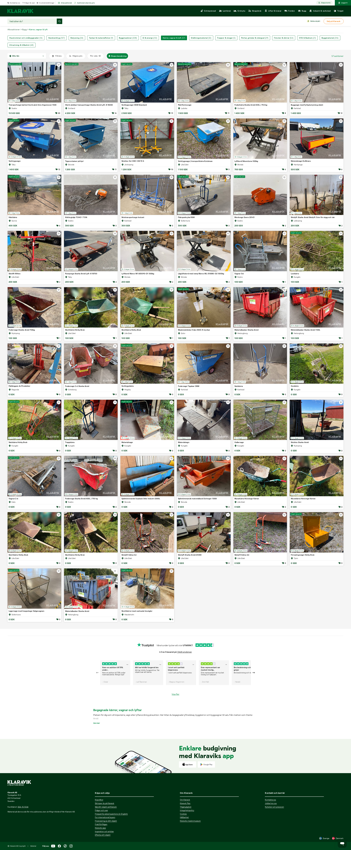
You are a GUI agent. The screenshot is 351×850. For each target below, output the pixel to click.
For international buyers (105, 817)
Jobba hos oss (271, 803)
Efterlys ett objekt (103, 835)
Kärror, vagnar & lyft (174, 38)
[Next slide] (253, 673)
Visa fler (175, 694)
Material (33, 846)
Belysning (76, 38)
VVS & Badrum (307, 38)
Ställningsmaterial (201, 38)
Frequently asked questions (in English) (111, 814)
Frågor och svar (101, 810)
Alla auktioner (66, 3)
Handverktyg (56, 38)
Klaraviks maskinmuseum (190, 821)
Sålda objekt (315, 21)
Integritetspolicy (187, 810)
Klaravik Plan (185, 803)
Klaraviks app (100, 828)
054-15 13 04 (23, 807)
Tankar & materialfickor (101, 38)
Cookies (183, 814)
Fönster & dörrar (283, 38)
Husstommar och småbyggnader (26, 38)
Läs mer (96, 723)
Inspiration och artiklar (104, 831)
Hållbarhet (184, 817)
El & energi (150, 38)
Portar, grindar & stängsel (254, 38)
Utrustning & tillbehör (21, 45)
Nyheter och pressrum (274, 807)
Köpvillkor (99, 800)
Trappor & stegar (226, 38)
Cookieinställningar (46, 3)
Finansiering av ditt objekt (106, 821)
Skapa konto (326, 3)
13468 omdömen (184, 652)
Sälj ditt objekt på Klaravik (106, 807)
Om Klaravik (185, 800)
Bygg (24, 29)
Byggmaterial (330, 38)
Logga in (344, 3)
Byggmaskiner (128, 38)
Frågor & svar (29, 3)
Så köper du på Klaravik (104, 803)
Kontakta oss (15, 3)
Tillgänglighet (185, 807)
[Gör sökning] (59, 21)
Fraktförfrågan (101, 824)
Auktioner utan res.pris (86, 3)
